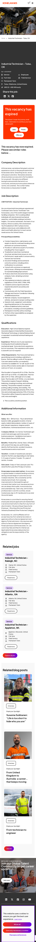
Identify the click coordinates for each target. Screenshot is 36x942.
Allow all (17, 924)
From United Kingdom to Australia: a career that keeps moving (16, 777)
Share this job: (10, 91)
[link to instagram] (24, 899)
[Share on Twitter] (9, 96)
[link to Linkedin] (6, 899)
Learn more (18, 919)
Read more (11, 578)
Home (3, 38)
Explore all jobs (10, 655)
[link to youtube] (29, 899)
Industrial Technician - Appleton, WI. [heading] (16, 626)
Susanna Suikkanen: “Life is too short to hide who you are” (17, 718)
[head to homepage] (10, 3)
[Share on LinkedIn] (5, 96)
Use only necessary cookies (17, 930)
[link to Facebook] (18, 899)
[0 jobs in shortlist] (28, 3)
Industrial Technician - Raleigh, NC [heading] (16, 559)
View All (9, 849)
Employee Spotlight (13, 711)
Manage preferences (18, 935)
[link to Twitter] (12, 899)
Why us (19, 135)
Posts (23, 129)
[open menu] (32, 3)
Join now (6, 880)
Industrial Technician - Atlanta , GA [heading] (16, 593)
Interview (11, 706)
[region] (18, 924)
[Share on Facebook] (13, 96)
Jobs (14, 129)
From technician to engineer (16, 831)
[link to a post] (18, 688)
